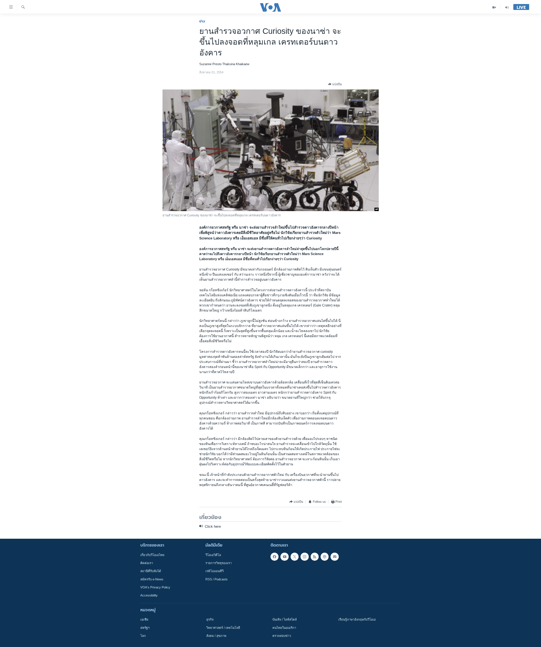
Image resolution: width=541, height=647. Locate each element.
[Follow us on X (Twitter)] (295, 557)
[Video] (494, 7)
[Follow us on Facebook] (274, 557)
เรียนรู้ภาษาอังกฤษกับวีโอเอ (357, 619)
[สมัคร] (335, 557)
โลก (143, 635)
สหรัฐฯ (144, 627)
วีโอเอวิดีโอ (213, 555)
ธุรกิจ (210, 619)
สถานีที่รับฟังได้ (150, 571)
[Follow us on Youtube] (284, 557)
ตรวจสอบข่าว (281, 635)
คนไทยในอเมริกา (284, 627)
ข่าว (202, 21)
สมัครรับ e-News (151, 579)
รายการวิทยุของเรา (218, 563)
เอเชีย (144, 619)
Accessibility (149, 595)
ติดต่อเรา (146, 563)
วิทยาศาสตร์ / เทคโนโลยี (223, 627)
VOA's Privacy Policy (155, 587)
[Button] (335, 84)
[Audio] (507, 7)
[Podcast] (325, 557)
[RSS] (315, 557)
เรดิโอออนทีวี (214, 571)
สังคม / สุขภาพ (216, 635)
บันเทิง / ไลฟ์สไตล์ (284, 619)
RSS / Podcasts (216, 579)
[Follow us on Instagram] (305, 557)
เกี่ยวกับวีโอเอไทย (152, 555)
